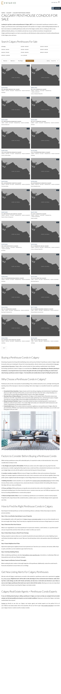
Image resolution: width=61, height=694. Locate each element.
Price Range (20, 60)
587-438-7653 (54, 2)
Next (4, 347)
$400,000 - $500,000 (24, 49)
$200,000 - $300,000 (44, 46)
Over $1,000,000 (24, 55)
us (4, 603)
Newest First (53, 60)
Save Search (30, 60)
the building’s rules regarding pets (31, 555)
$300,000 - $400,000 (5, 49)
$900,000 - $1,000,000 (5, 55)
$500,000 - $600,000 (44, 49)
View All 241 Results (52, 347)
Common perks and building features (41, 480)
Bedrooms (5, 60)
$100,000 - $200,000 (24, 46)
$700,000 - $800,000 (24, 52)
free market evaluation (47, 605)
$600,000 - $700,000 (5, 52)
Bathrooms (13, 60)
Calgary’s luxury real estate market (32, 519)
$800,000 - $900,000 (44, 52)
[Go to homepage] (12, 3)
